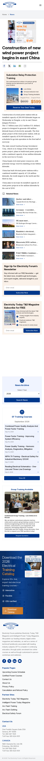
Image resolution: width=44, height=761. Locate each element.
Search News (22, 400)
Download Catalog (12, 610)
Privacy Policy (8, 686)
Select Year (22, 390)
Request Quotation (22, 536)
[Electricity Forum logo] (9, 5)
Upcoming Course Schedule (13, 672)
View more (19, 204)
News (12, 14)
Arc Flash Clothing (9, 710)
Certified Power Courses (12, 676)
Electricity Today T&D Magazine (15, 699)
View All (22, 478)
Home (4, 14)
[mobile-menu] (40, 5)
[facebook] (4, 66)
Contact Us (7, 679)
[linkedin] (14, 66)
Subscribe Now (22, 293)
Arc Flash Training (9, 706)
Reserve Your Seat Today (24, 107)
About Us (6, 683)
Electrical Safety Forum (11, 713)
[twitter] (9, 66)
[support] (20, 66)
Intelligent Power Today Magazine (16, 702)
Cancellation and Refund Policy (15, 690)
